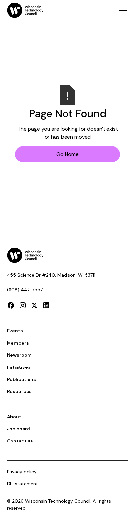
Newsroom (19, 355)
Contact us (20, 441)
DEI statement (22, 484)
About (14, 417)
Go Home (67, 154)
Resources (19, 391)
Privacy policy (22, 472)
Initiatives (18, 367)
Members (18, 343)
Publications (21, 379)
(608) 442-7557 (25, 289)
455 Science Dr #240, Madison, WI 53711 (51, 275)
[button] (121, 10)
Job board (18, 429)
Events (15, 331)
